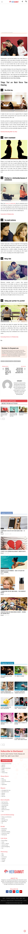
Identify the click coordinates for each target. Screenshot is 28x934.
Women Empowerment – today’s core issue (7, 723)
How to (3, 783)
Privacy (17, 898)
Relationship (3, 411)
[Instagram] (10, 891)
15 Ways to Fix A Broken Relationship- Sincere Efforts (4, 415)
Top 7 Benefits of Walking (19, 676)
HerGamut (19, 381)
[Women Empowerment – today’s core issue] (7, 717)
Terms (21, 898)
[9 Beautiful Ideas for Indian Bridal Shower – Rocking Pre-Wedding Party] (14, 603)
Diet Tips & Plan (5, 802)
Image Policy (3, 900)
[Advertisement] (14, 18)
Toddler (3, 861)
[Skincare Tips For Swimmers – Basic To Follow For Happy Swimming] (14, 562)
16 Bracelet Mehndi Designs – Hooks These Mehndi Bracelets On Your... (7, 693)
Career (3, 842)
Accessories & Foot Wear (19, 705)
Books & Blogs (4, 840)
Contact (25, 900)
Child (3, 855)
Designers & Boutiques (6, 768)
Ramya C (2, 533)
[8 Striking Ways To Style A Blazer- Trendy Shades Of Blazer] (21, 732)
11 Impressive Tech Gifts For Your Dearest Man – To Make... (13, 531)
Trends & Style (17, 736)
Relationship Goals (9, 361)
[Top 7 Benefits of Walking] (21, 670)
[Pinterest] (14, 891)
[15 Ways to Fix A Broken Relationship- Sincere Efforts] (5, 409)
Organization (4, 784)
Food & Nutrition (5, 803)
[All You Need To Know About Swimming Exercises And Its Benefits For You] (21, 686)
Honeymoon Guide (5, 833)
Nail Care (3, 796)
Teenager (3, 859)
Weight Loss (4, 808)
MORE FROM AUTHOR (9, 403)
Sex (2, 823)
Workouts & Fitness (18, 674)
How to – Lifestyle (5, 843)
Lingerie (3, 771)
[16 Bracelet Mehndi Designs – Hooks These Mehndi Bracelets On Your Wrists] (7, 686)
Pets (2, 848)
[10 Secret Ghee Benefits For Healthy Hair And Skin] (7, 701)
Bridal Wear (3, 609)
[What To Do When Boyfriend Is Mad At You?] (23, 409)
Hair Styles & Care (4, 705)
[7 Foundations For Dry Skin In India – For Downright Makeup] (14, 583)
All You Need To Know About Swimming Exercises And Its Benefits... (20, 693)
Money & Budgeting (6, 846)
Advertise (13, 898)
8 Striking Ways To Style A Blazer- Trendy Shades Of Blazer (21, 739)
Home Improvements (6, 781)
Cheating (2, 361)
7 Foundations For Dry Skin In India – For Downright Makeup (13, 592)
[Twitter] (17, 891)
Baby (3, 853)
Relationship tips (17, 361)
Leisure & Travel (5, 845)
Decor (3, 778)
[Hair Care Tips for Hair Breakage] (7, 732)
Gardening (4, 780)
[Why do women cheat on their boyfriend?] (7, 670)
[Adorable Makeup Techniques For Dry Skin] (21, 717)
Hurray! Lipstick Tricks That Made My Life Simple (8, 371)
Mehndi (2, 689)
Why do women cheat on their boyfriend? (6, 676)
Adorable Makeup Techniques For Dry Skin (21, 723)
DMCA (24, 898)
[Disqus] (14, 438)
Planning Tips (4, 834)
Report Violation (10, 900)
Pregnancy (4, 858)
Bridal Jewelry (4, 828)
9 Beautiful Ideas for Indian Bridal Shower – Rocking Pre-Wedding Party (13, 612)
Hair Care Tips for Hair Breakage (7, 738)
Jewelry (3, 769)
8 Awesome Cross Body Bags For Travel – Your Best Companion (21, 707)
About (4, 898)
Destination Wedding (6, 831)
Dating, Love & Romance (6, 817)
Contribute (8, 898)
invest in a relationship (10, 203)
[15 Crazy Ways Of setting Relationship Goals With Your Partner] (14, 409)
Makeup (3, 793)
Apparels (3, 765)
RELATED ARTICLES (8, 401)
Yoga (3, 811)
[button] (22, 1)
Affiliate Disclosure (18, 900)
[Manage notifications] (25, 931)
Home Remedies (5, 805)
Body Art (3, 766)
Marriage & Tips (5, 820)
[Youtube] (20, 891)
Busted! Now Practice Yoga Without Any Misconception (19, 370)
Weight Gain (4, 806)
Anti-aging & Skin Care (4, 568)
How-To (2, 528)
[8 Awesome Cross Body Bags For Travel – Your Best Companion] (21, 701)
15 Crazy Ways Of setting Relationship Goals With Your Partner (13, 415)
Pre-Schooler (4, 856)
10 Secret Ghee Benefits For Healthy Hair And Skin (6, 707)
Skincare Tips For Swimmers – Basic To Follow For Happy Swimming (12, 571)
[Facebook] (7, 891)
